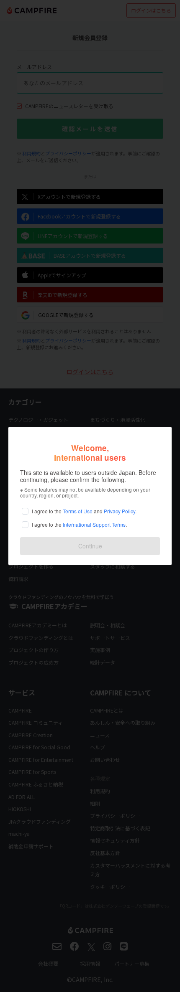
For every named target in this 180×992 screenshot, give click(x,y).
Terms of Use (78, 511)
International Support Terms (94, 524)
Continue (90, 546)
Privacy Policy (119, 511)
